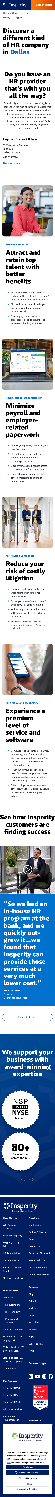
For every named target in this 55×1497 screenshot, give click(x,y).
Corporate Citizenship (40, 1253)
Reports (33, 1329)
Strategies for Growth (14, 1278)
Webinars (33, 1308)
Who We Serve (10, 1290)
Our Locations (36, 1224)
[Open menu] (4, 5)
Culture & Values (37, 1232)
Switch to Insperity (12, 1235)
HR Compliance (11, 1260)
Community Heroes (39, 1274)
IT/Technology (12, 1311)
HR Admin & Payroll (13, 1253)
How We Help (10, 1217)
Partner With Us (37, 1260)
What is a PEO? (36, 1343)
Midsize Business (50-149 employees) (14, 1349)
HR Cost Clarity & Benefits (12, 1269)
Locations (28, 13)
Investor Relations (38, 1267)
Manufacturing (12, 1304)
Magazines (34, 1322)
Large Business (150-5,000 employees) (13, 1359)
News (31, 1336)
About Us (16, 13)
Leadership (34, 1246)
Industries (8, 1297)
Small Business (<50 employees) (13, 1338)
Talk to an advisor (43, 4)
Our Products (10, 1381)
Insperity (11, 1388)
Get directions (11, 163)
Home (6, 13)
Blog (31, 1294)
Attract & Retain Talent (11, 1244)
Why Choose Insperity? (9, 1226)
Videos (32, 1315)
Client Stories (10, 1368)
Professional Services (11, 1320)
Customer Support (38, 1363)
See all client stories (27, 1017)
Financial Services (14, 1329)
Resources (34, 1287)
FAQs (31, 1350)
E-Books (33, 1301)
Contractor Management (12, 1418)
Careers (33, 1239)
